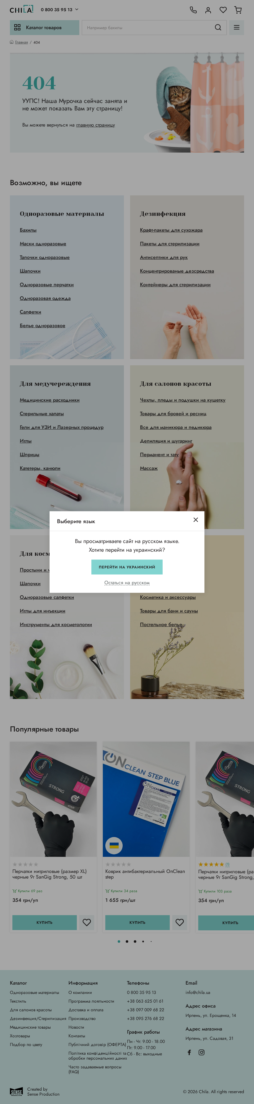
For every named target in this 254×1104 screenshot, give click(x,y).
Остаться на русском (127, 582)
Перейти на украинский (127, 567)
